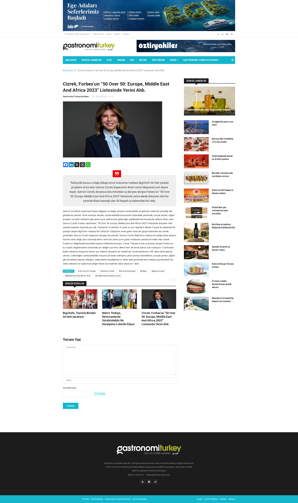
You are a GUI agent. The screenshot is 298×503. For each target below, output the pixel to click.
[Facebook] (218, 34)
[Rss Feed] (232, 34)
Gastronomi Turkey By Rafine (118, 499)
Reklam (117, 34)
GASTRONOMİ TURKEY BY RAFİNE (200, 60)
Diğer (173, 60)
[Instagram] (223, 34)
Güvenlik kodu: (70, 388)
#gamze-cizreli (157, 271)
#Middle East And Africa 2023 (78, 276)
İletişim (126, 34)
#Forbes (143, 271)
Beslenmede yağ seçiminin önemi (209, 109)
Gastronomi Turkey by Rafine (76, 96)
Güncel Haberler (91, 60)
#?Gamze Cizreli (107, 271)
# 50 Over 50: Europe (87, 271)
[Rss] (142, 481)
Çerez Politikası (211, 499)
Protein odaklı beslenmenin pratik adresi (222, 284)
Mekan (121, 60)
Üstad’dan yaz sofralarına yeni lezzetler (220, 210)
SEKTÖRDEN (158, 60)
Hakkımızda (98, 34)
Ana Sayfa (70, 60)
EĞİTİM (143, 60)
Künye (109, 34)
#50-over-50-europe (127, 271)
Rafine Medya (97, 499)
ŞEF (132, 60)
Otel (109, 60)
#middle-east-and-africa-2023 (108, 276)
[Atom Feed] (227, 34)
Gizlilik (200, 499)
